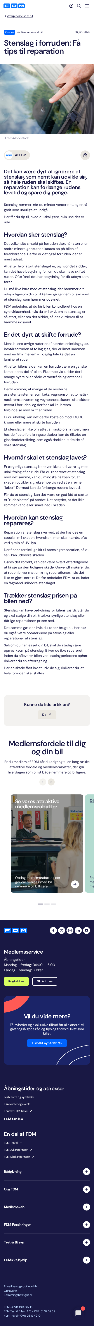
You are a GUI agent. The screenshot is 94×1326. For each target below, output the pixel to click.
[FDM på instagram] (69, 930)
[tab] (40, 904)
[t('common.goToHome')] (15, 930)
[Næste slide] (51, 781)
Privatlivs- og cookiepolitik (20, 1286)
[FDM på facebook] (53, 930)
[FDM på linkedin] (78, 930)
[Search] (79, 5)
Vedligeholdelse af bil (20, 16)
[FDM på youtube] (86, 930)
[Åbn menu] (87, 5)
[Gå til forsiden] (14, 5)
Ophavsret (10, 1291)
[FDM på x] (61, 930)
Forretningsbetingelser (18, 1295)
